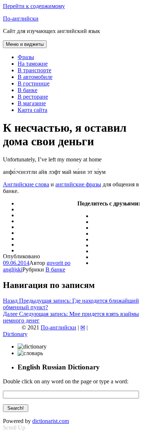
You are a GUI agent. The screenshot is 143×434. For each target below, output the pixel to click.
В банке (27, 90)
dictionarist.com (50, 421)
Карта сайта (32, 110)
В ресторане (33, 97)
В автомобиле (35, 77)
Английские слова (26, 184)
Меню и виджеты (25, 44)
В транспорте (34, 70)
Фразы (26, 57)
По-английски (20, 18)
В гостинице (34, 83)
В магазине (32, 103)
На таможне (33, 64)
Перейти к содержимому (34, 6)
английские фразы (78, 184)
